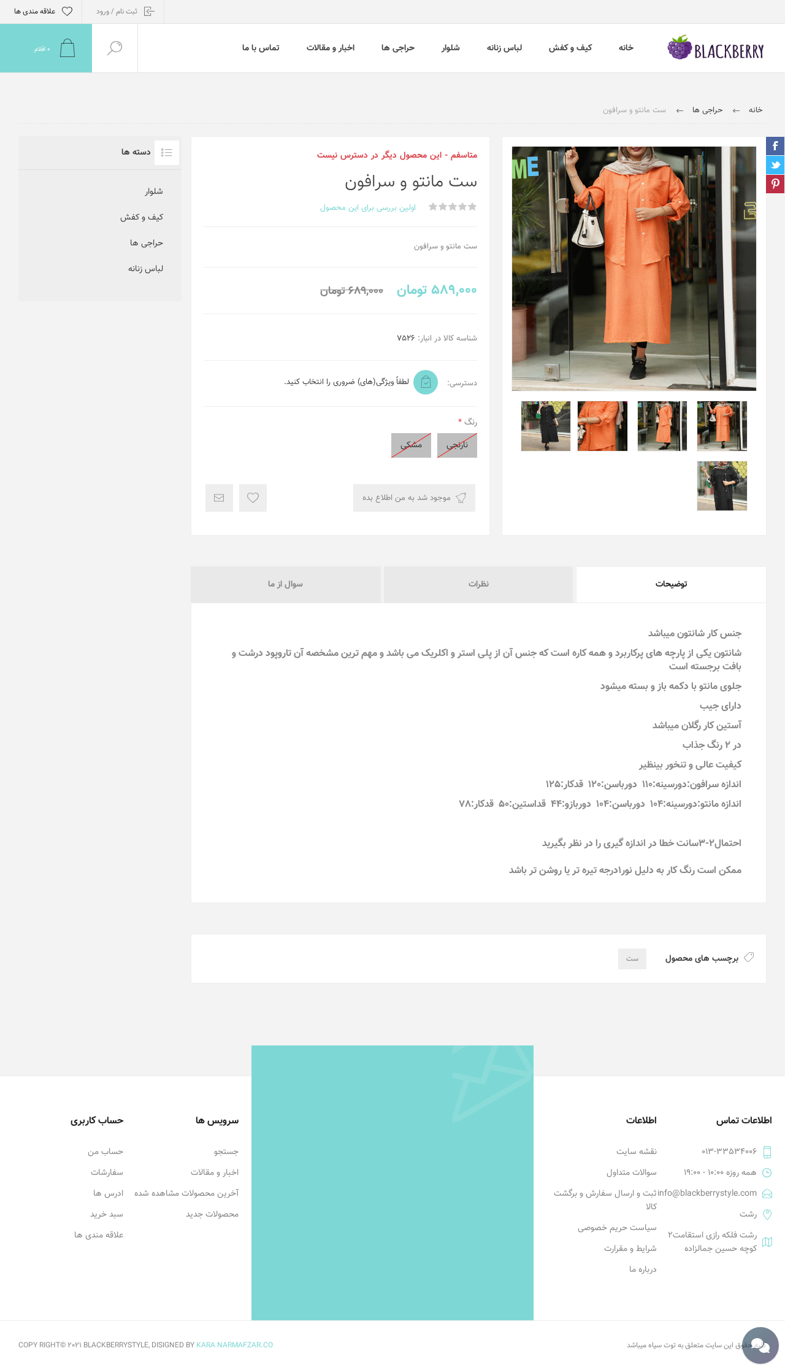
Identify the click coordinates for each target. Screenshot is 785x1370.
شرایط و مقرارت (630, 1249)
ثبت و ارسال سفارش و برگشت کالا (605, 1200)
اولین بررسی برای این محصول (368, 208)
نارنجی (457, 445)
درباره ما (643, 1270)
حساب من (105, 1152)
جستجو (226, 1152)
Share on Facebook (775, 146)
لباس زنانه (145, 269)
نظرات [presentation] (479, 584)
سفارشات (107, 1173)
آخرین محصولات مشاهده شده (186, 1194)
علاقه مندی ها (98, 1235)
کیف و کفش (141, 218)
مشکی (411, 445)
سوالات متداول (632, 1173)
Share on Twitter (775, 165)
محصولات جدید (212, 1215)
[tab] (671, 584)
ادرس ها (108, 1194)
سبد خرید (106, 1215)
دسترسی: (462, 383)
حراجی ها (146, 243)
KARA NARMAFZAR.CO (234, 1345)
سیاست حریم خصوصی (617, 1228)
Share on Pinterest (775, 184)
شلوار (154, 192)
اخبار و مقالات (215, 1173)
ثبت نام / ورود (116, 11)
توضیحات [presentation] (671, 584)
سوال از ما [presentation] (285, 584)
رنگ (469, 422)
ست (632, 958)
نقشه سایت (636, 1152)
